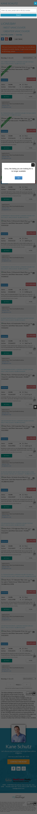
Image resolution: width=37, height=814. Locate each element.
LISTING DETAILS (6, 96)
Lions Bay (19, 35)
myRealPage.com (18, 797)
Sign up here (19, 51)
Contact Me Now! (18, 762)
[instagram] (24, 769)
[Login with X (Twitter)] (10, 40)
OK (18, 178)
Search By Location (7, 35)
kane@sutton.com (6, 107)
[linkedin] (18, 769)
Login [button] (18, 39)
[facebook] (13, 769)
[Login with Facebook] (2, 40)
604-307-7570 (5, 105)
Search (18, 15)
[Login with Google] (6, 40)
